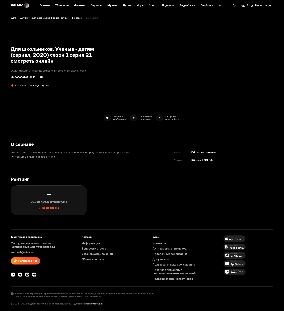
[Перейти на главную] (20, 5)
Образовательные (203, 152)
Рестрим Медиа (93, 303)
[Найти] (234, 5)
